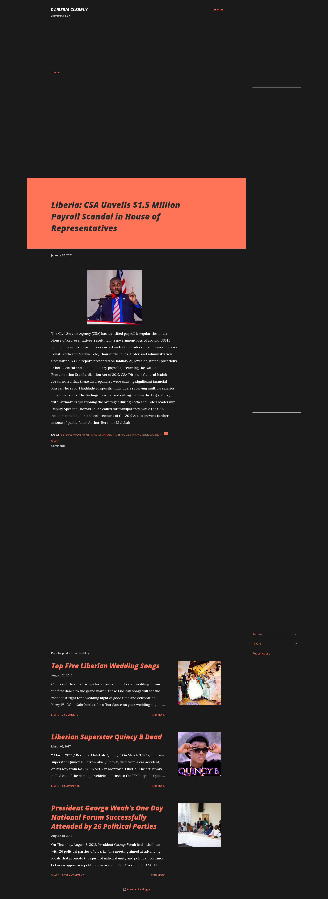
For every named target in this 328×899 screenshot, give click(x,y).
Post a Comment (73, 875)
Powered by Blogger (139, 889)
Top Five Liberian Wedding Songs (105, 665)
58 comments (71, 785)
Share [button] (55, 441)
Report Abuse (261, 653)
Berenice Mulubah (73, 434)
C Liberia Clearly (69, 9)
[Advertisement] (137, 44)
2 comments (70, 714)
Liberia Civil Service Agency (143, 434)
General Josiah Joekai (100, 434)
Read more (158, 714)
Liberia (119, 434)
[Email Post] (166, 434)
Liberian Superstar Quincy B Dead (106, 736)
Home (56, 72)
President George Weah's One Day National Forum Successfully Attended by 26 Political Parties (107, 817)
